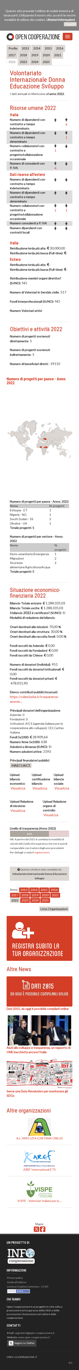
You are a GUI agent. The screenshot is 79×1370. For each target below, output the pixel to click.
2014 (36, 48)
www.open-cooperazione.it (34, 1337)
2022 (12, 62)
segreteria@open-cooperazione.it (34, 1333)
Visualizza (17, 788)
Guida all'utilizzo (16, 1282)
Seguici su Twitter (24, 1343)
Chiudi (69, 24)
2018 (23, 55)
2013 (25, 48)
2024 (34, 62)
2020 (46, 55)
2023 (23, 62)
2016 (59, 48)
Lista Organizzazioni (54, 909)
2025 (46, 62)
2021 (57, 55)
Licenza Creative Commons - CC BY (27, 1286)
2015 (48, 48)
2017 (12, 55)
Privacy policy (15, 1277)
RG (70, 1362)
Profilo (13, 48)
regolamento (41, 852)
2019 (34, 55)
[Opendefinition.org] (18, 1291)
